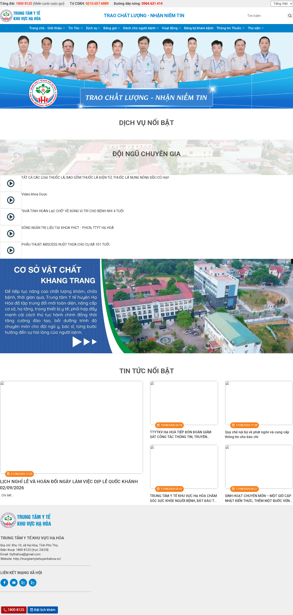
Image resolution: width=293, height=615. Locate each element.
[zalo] (23, 582)
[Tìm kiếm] (290, 16)
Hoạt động (170, 28)
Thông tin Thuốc (228, 28)
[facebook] (4, 582)
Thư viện (254, 28)
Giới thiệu (54, 28)
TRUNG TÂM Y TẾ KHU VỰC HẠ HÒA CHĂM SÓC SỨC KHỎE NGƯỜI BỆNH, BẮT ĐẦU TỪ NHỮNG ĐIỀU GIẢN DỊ (183, 501)
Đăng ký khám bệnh (198, 28)
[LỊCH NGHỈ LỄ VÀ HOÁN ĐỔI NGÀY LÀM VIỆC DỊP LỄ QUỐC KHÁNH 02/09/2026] (71, 427)
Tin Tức (74, 28)
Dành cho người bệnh (139, 28)
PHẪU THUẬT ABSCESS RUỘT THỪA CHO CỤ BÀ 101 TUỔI (65, 244)
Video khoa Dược (34, 194)
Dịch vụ (91, 28)
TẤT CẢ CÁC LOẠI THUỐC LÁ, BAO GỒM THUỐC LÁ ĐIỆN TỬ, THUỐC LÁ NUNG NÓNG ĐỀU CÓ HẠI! (95, 177)
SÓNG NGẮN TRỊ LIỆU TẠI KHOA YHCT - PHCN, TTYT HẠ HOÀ (67, 228)
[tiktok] (32, 582)
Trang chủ (36, 28)
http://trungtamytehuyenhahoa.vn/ (37, 559)
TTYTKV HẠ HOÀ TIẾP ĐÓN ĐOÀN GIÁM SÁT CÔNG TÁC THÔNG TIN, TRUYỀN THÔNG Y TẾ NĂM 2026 (180, 437)
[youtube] (14, 582)
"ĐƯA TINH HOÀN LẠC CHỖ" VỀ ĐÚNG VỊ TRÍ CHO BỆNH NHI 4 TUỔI (72, 211)
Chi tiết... (7, 495)
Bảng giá (110, 28)
